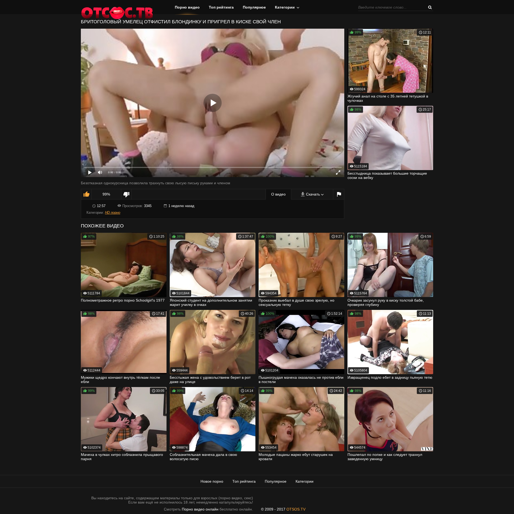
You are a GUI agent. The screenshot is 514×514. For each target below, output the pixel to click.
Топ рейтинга (221, 7)
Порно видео (187, 7)
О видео (278, 194)
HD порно (112, 213)
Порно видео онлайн (200, 509)
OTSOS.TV (295, 509)
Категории (285, 7)
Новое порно (212, 481)
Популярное (254, 7)
